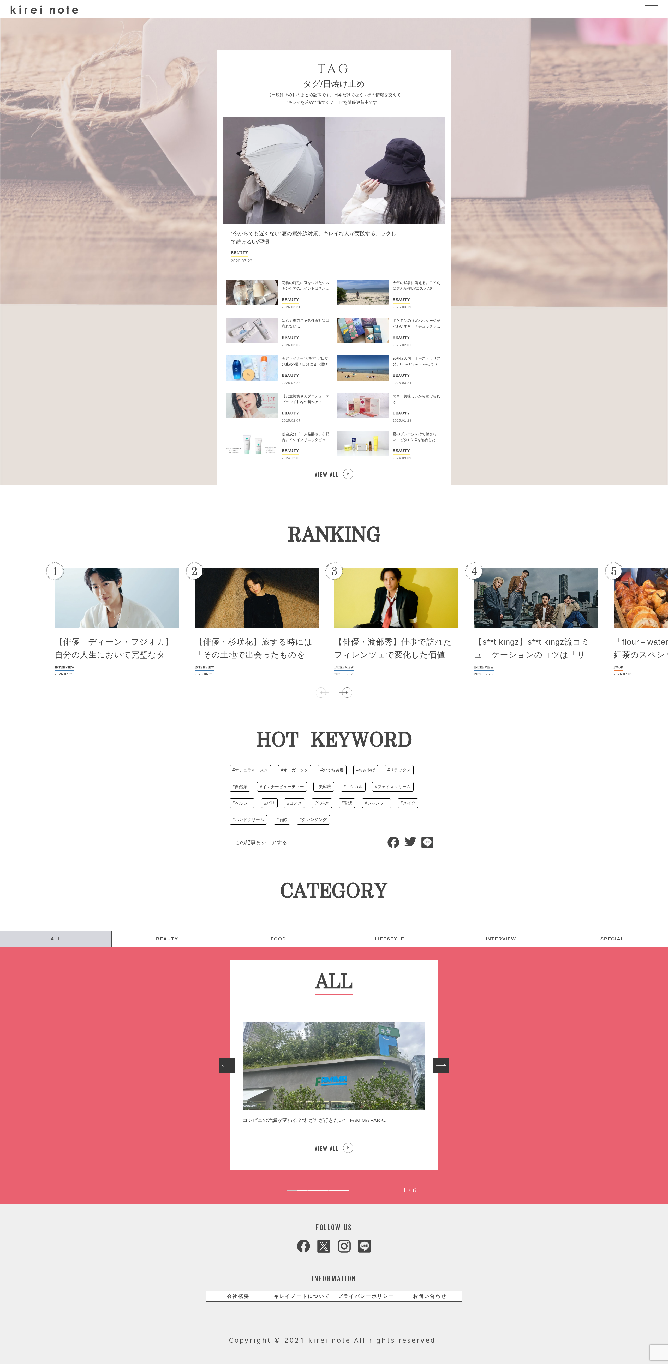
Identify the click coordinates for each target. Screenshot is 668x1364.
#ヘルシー (242, 803)
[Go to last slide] (227, 1065)
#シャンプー (376, 803)
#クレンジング (313, 819)
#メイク (408, 803)
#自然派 (239, 786)
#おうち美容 (332, 770)
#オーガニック (294, 770)
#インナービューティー (282, 786)
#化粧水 (321, 803)
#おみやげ (365, 770)
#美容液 (323, 786)
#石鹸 (282, 819)
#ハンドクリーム (248, 819)
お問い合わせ (430, 1296)
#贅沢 (347, 803)
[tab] (292, 1190)
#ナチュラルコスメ (250, 770)
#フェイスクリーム (393, 786)
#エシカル (353, 786)
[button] (345, 692)
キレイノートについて (302, 1296)
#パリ (269, 803)
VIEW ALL (327, 474)
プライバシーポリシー (366, 1296)
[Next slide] (441, 1065)
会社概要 (238, 1296)
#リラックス (399, 770)
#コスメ (294, 803)
